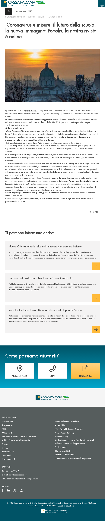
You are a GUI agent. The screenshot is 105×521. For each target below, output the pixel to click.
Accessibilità (60, 425)
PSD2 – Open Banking (74, 432)
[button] (101, 3)
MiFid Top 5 (7, 432)
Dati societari (7, 421)
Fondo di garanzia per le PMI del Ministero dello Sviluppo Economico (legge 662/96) (79, 442)
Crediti (60, 505)
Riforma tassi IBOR (73, 450)
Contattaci (6, 455)
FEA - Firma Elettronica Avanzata (69, 428)
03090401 (16, 470)
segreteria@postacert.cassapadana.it (22, 478)
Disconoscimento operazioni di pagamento (73, 458)
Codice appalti (61, 447)
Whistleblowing (61, 436)
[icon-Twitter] (15, 490)
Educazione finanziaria (64, 454)
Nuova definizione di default (67, 421)
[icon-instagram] (21, 490)
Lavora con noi (8, 459)
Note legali (70, 505)
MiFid (4, 428)
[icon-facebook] (3, 490)
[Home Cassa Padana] (23, 3)
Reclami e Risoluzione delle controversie (19, 436)
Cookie (5, 447)
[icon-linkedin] (8, 490)
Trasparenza (7, 425)
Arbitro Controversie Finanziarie (26, 440)
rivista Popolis (30, 110)
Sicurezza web (8, 451)
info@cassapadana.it (18, 474)
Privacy (5, 444)
